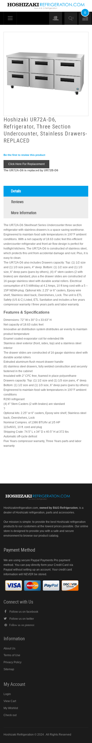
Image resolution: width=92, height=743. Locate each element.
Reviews (17, 202)
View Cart (10, 701)
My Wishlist (11, 708)
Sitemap (9, 669)
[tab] (46, 191)
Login (7, 694)
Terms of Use (12, 655)
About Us (9, 648)
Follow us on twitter (21, 618)
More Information (23, 213)
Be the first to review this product (24, 155)
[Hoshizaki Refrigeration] (46, 4)
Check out (10, 715)
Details (16, 191)
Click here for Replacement (26, 164)
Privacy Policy (12, 662)
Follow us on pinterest (21, 625)
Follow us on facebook (23, 611)
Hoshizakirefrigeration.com (21, 507)
